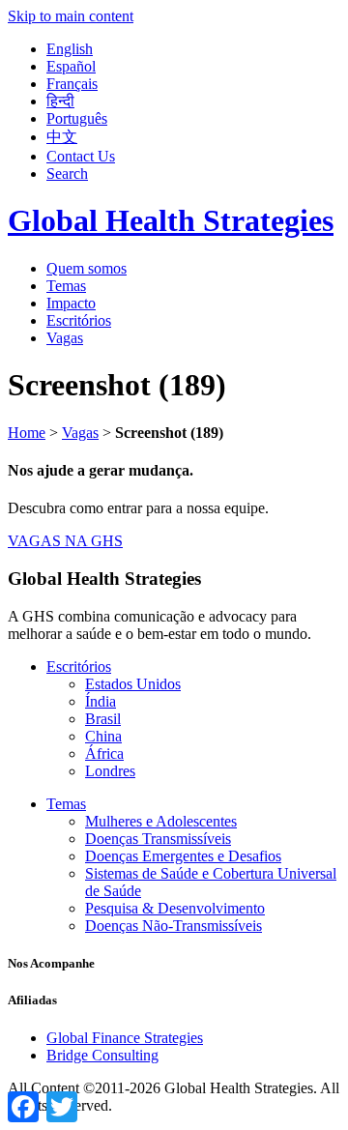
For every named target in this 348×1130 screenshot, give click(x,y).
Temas (66, 285)
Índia (100, 701)
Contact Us (80, 156)
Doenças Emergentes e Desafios (183, 856)
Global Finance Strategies (124, 1037)
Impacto (71, 303)
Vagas (64, 338)
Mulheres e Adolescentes (161, 821)
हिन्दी (60, 101)
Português (76, 118)
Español (71, 66)
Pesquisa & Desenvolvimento (175, 908)
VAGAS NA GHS (65, 541)
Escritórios (78, 320)
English (69, 49)
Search (67, 173)
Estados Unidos (133, 684)
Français (72, 83)
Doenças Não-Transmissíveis (173, 925)
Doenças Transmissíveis (158, 838)
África (104, 753)
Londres (110, 771)
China (103, 736)
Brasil (103, 718)
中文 (61, 137)
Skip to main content (70, 16)
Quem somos (86, 268)
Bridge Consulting (102, 1055)
